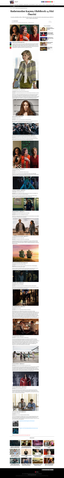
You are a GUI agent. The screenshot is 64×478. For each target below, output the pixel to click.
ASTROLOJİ (40, 4)
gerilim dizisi (28, 435)
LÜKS (15, 4)
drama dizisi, (25, 435)
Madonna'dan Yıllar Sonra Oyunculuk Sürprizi (37, 449)
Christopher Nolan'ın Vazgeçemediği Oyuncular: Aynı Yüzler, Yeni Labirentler (49, 449)
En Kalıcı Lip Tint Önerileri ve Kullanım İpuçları (45, 27)
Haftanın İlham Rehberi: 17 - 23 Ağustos (45, 47)
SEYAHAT (37, 4)
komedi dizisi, (16, 435)
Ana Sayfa (11, 8)
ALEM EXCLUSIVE (12, 4)
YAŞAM (53, 4)
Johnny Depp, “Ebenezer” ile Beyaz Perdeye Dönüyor (26, 458)
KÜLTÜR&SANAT (21, 4)
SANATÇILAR (17, 6)
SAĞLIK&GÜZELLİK (26, 4)
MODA (17, 4)
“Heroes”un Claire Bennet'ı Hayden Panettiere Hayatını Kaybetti (47, 33)
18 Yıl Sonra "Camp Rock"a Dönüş (49, 440)
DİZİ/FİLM (14, 6)
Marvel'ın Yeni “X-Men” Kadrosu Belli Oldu (45, 37)
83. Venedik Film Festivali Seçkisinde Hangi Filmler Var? (26, 441)
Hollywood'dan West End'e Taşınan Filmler (37, 441)
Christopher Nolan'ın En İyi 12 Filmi (26, 449)
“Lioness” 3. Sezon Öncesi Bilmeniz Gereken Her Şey (15, 441)
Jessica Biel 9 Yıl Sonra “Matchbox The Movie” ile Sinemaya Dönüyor (15, 449)
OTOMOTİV (43, 4)
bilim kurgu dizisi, (20, 435)
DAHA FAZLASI (32, 437)
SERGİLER (11, 6)
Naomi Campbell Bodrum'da (43, 42)
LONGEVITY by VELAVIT (49, 4)
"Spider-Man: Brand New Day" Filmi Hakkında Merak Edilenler (15, 458)
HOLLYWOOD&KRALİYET (32, 4)
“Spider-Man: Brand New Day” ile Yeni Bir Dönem (49, 458)
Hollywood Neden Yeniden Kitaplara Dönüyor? (37, 458)
